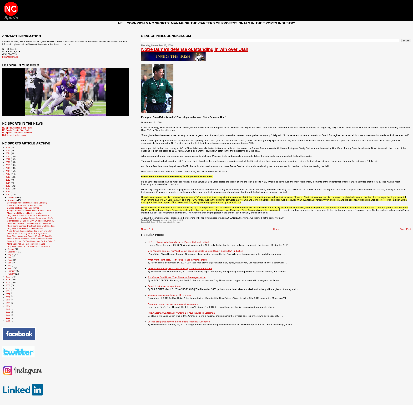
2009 (8, 277)
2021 (8, 162)
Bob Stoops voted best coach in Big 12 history (27, 203)
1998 (8, 303)
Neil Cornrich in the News (14, 135)
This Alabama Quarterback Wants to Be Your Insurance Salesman (181, 312)
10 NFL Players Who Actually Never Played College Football (178, 242)
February (12, 271)
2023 (8, 156)
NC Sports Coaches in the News (17, 132)
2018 (8, 171)
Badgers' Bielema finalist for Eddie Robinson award (29, 210)
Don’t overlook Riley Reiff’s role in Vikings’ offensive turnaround (180, 268)
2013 (8, 186)
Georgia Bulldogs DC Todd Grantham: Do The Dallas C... (32, 241)
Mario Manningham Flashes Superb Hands (26, 244)
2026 (8, 147)
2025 (8, 150)
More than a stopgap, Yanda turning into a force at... (29, 223)
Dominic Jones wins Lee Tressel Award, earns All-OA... (31, 218)
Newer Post (147, 229)
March (11, 268)
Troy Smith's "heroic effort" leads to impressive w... (28, 216)
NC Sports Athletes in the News (168, 222)
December (12, 197)
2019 (8, 168)
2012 (8, 189)
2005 (8, 288)
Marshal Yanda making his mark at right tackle (27, 233)
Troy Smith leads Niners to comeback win (25, 228)
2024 (8, 153)
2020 (8, 165)
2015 (8, 180)
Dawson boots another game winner (23, 208)
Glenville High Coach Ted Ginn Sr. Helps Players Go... (30, 221)
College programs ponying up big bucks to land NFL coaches (179, 321)
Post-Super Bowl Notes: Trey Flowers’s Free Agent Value (177, 277)
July (10, 257)
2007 (8, 282)
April (9, 265)
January (11, 274)
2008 (8, 279)
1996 (8, 309)
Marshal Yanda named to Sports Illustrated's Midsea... (30, 239)
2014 (8, 183)
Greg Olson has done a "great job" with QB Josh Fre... (30, 236)
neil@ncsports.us (10, 57)
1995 (8, 312)
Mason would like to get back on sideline (25, 213)
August (10, 254)
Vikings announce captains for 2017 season (170, 295)
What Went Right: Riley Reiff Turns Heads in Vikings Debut (177, 259)
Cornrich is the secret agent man (164, 286)
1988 (8, 321)
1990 (8, 318)
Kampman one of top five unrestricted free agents (173, 304)
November (12, 200)
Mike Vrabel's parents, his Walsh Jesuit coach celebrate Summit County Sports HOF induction (195, 251)
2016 (8, 177)
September (13, 252)
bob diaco (151, 222)
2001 (8, 297)
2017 (8, 174)
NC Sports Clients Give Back (16, 130)
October (11, 249)
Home (276, 229)
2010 (8, 194)
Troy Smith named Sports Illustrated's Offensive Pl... (29, 246)
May (10, 263)
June (10, 260)
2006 (8, 285)
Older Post (405, 229)
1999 (8, 300)
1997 (8, 306)
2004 (8, 291)
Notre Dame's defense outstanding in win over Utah (194, 49)
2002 (8, 294)
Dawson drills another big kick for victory (24, 205)
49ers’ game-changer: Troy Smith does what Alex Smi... (31, 226)
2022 (8, 159)
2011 (8, 191)
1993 (8, 315)
